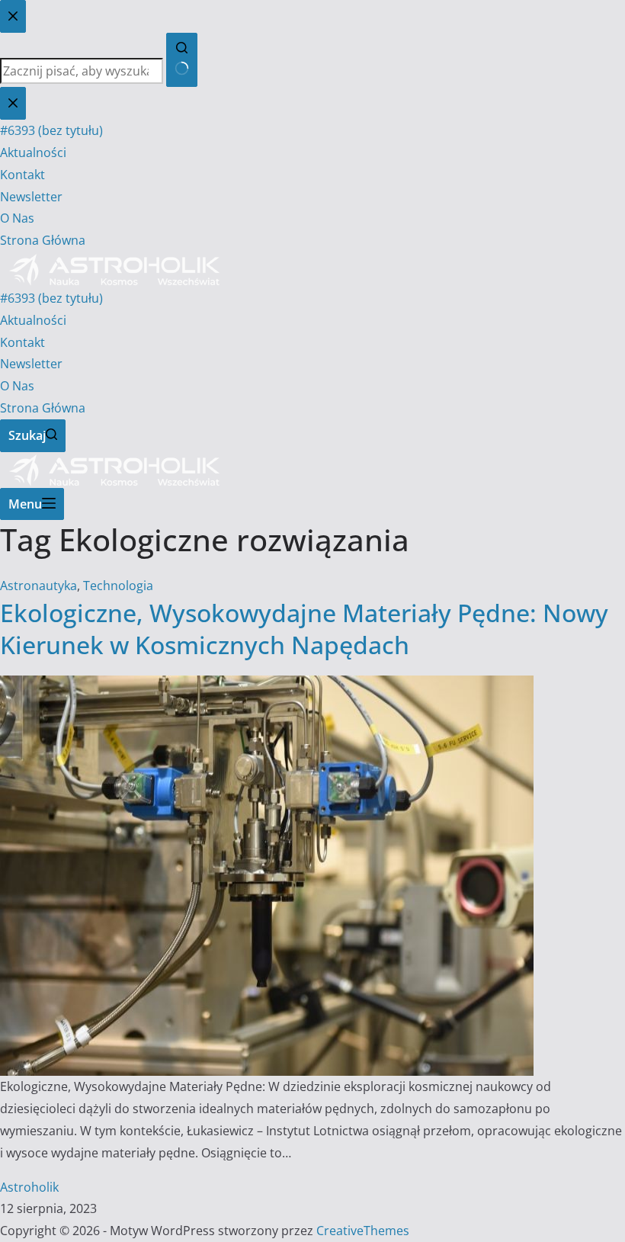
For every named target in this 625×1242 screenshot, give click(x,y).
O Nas (17, 385)
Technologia (118, 585)
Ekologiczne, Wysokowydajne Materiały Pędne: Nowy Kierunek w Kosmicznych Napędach (304, 628)
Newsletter (31, 363)
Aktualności (33, 320)
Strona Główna (42, 408)
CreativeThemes (362, 1230)
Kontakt (22, 342)
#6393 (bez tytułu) (51, 298)
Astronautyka (38, 585)
